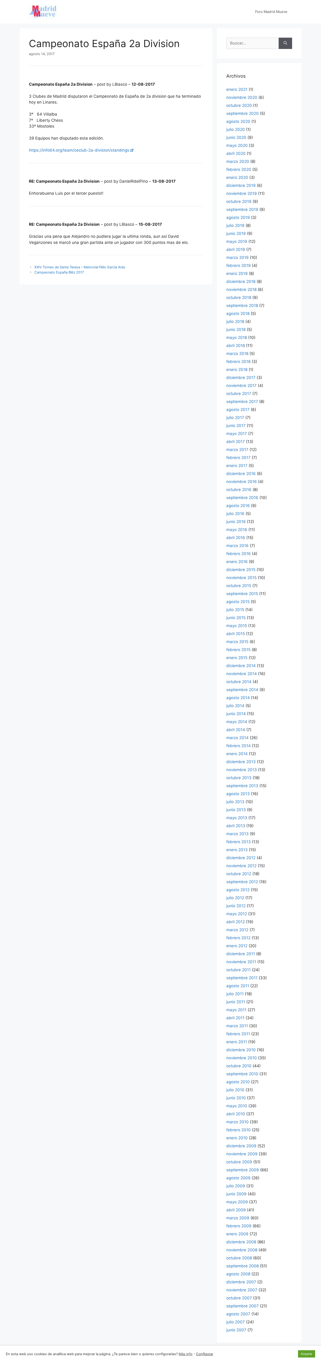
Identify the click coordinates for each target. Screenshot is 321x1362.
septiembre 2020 (242, 113)
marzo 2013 (237, 833)
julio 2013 (235, 801)
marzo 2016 (237, 545)
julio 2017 (235, 417)
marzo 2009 (237, 1218)
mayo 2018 (236, 337)
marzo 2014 (237, 737)
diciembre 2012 (240, 857)
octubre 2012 (238, 873)
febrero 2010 (238, 1130)
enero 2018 (236, 369)
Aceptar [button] (306, 1354)
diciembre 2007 (241, 1282)
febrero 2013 (238, 841)
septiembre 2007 (242, 1306)
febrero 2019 (238, 265)
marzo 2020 (237, 161)
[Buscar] (285, 43)
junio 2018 (236, 329)
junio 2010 (236, 1098)
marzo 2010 (237, 1122)
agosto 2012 (238, 889)
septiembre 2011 (242, 977)
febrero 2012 (238, 937)
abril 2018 (235, 345)
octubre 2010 (238, 1066)
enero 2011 (236, 1042)
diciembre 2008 (241, 1242)
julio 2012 (235, 897)
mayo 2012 (236, 913)
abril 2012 (235, 921)
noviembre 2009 (242, 1154)
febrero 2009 (238, 1226)
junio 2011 (235, 1001)
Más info (185, 1354)
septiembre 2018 (242, 305)
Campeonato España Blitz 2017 (59, 272)
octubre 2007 (239, 1298)
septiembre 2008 (242, 1266)
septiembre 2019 (242, 209)
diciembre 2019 (241, 185)
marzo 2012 (237, 929)
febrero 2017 (238, 457)
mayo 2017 (236, 433)
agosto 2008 (238, 1274)
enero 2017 (236, 465)
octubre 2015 (238, 585)
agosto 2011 (237, 985)
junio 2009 (236, 1194)
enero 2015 (236, 657)
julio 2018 (235, 321)
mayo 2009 (237, 1202)
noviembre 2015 (241, 577)
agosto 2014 (238, 697)
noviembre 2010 (241, 1058)
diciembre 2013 (241, 761)
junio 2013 (236, 809)
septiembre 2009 (242, 1170)
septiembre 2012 (242, 881)
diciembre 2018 (240, 281)
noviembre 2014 (241, 673)
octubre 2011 (238, 969)
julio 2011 (235, 993)
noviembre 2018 (241, 289)
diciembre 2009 (241, 1146)
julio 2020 (235, 129)
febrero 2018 (238, 361)
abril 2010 (235, 1114)
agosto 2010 (238, 1082)
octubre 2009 (239, 1162)
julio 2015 (235, 609)
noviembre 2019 (241, 193)
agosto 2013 (238, 793)
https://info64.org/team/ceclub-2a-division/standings (79, 150)
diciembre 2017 (240, 377)
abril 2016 (235, 537)
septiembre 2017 (242, 401)
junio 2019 (236, 233)
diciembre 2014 (241, 665)
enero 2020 (237, 177)
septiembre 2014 (242, 689)
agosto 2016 (238, 505)
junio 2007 (236, 1330)
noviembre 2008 (241, 1250)
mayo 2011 (236, 1009)
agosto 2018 (238, 313)
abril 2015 (235, 633)
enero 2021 (236, 89)
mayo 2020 (237, 145)
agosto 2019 (238, 217)
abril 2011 (235, 1017)
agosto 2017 (238, 409)
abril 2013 (235, 825)
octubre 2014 (238, 681)
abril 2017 (235, 441)
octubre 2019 (238, 201)
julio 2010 (235, 1090)
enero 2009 (237, 1234)
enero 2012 (236, 945)
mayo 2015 (236, 625)
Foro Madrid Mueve (271, 11)
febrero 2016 (238, 553)
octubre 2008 (239, 1258)
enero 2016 (237, 561)
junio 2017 (236, 425)
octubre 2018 (238, 297)
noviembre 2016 (241, 481)
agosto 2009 (238, 1178)
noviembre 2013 (241, 769)
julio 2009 (235, 1186)
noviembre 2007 (241, 1290)
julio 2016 (235, 513)
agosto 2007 (238, 1314)
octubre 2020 (239, 105)
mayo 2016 (236, 529)
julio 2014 (235, 705)
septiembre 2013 (242, 785)
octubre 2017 (238, 393)
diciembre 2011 (240, 953)
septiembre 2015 (242, 593)
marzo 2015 (237, 641)
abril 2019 (235, 249)
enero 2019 (237, 273)
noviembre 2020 (241, 97)
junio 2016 (236, 521)
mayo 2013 (236, 817)
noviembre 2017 (241, 385)
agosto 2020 (238, 121)
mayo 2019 (236, 241)
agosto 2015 (238, 601)
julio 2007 (235, 1322)
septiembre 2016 (242, 497)
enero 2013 (237, 849)
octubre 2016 (238, 489)
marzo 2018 (237, 353)
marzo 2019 (237, 257)
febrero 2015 (238, 649)
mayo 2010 (236, 1106)
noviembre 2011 (241, 961)
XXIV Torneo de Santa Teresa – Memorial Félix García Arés (79, 267)
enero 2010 (237, 1138)
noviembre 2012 (241, 865)
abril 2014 (235, 729)
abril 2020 (236, 153)
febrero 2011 (238, 1034)
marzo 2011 (237, 1026)
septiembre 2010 (242, 1074)
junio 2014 (236, 713)
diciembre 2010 (241, 1050)
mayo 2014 (236, 721)
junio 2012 (236, 905)
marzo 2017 (237, 449)
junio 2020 (236, 137)
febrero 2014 (238, 745)
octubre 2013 (238, 777)
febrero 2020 (238, 169)
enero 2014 (237, 753)
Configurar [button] (204, 1354)
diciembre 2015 (240, 569)
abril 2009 (236, 1210)
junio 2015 (236, 617)
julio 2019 (235, 225)
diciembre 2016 (241, 473)
